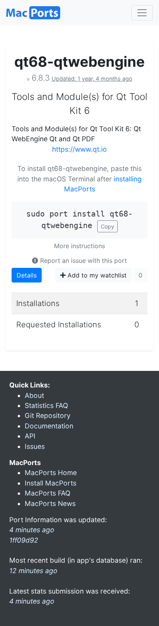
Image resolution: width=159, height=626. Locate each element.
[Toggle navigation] (142, 12)
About (34, 395)
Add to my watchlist (96, 275)
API (30, 436)
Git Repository (48, 415)
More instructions (79, 246)
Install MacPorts (50, 483)
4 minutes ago (31, 601)
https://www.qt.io (79, 149)
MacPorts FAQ (47, 493)
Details (27, 275)
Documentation (49, 426)
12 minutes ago (33, 571)
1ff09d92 (23, 540)
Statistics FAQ (46, 405)
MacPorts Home (51, 473)
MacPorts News (50, 503)
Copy (107, 226)
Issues (35, 446)
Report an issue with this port (82, 260)
